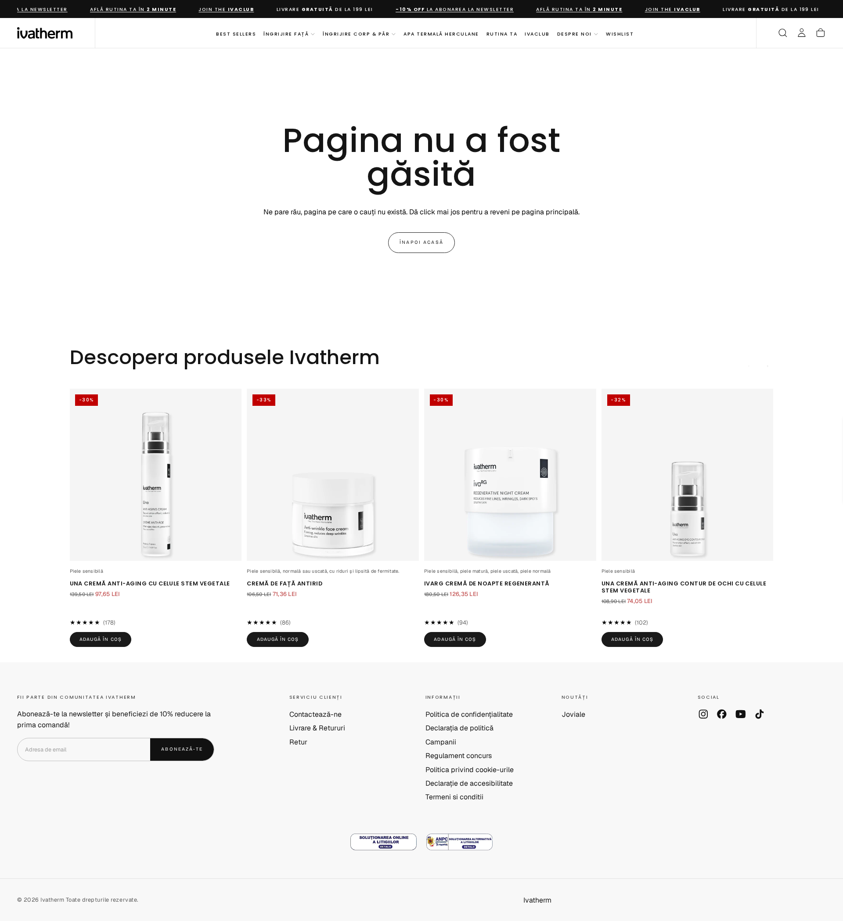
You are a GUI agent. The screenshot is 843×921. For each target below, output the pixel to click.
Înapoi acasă (421, 242)
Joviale (573, 714)
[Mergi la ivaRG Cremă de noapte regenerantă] (510, 475)
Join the (220, 9)
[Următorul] (768, 366)
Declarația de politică (459, 728)
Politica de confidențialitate (469, 714)
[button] (783, 32)
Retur (298, 742)
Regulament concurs (458, 755)
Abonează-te (182, 749)
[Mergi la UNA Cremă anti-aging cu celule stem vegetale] (156, 475)
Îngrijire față (286, 33)
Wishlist (620, 33)
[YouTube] (740, 714)
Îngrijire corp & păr (356, 33)
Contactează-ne (315, 714)
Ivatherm (537, 900)
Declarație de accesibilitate (469, 783)
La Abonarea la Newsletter (448, 9)
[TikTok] (759, 714)
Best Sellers (236, 33)
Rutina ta (501, 33)
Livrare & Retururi (317, 728)
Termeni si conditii (454, 797)
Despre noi (574, 33)
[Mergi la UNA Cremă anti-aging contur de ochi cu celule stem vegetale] (688, 475)
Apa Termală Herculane (441, 33)
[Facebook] (722, 714)
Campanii (440, 742)
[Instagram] (703, 714)
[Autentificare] (801, 32)
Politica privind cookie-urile (469, 769)
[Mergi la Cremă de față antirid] (333, 475)
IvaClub (537, 33)
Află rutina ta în (127, 9)
